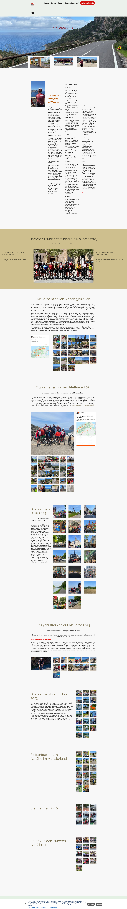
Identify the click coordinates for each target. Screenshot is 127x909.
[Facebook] (32, 13)
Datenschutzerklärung (33, 907)
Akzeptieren (91, 904)
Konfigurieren (53, 907)
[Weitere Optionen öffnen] (43, 6)
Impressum (44, 907)
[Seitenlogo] (32, 4)
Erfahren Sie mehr (87, 193)
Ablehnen (99, 904)
